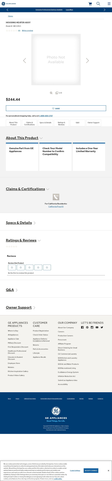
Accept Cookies (91, 470)
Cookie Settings (75, 470)
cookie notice (58, 479)
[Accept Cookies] (108, 470)
